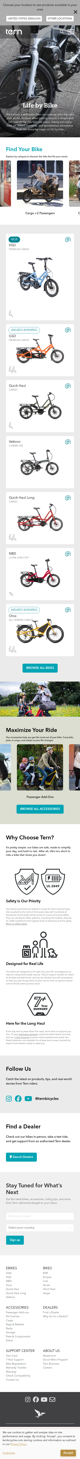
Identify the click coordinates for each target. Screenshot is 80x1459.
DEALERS (50, 1307)
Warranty (11, 1372)
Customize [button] (9, 1453)
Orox (9, 1285)
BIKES (47, 1268)
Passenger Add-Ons (40, 797)
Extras (9, 1340)
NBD (9, 1281)
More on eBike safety (16, 924)
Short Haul (49, 1289)
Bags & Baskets (15, 1324)
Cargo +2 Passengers (40, 213)
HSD (8, 1277)
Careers (47, 1367)
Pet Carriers (13, 1316)
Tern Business (51, 1364)
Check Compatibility (18, 1375)
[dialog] (40, 1444)
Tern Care (11, 1356)
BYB (45, 1273)
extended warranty (28, 1034)
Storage (10, 1332)
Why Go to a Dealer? (55, 1316)
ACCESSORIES (17, 1307)
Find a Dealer (51, 1312)
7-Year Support (21, 1037)
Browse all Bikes (40, 668)
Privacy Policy (18, 1444)
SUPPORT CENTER (20, 1351)
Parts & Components (18, 1336)
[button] (71, 31)
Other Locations (60, 18)
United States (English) (24, 18)
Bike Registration (16, 1364)
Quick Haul (12, 1289)
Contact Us (12, 1380)
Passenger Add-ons (17, 1312)
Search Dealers (22, 1157)
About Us (51, 1351)
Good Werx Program (55, 1359)
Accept (68, 1453)
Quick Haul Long (16, 1293)
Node (46, 1285)
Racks (9, 1328)
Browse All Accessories (40, 809)
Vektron (10, 1297)
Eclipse (47, 1277)
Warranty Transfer (16, 1367)
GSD (9, 1273)
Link (45, 1281)
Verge (46, 1293)
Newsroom (49, 1356)
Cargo (9, 1320)
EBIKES (11, 1268)
